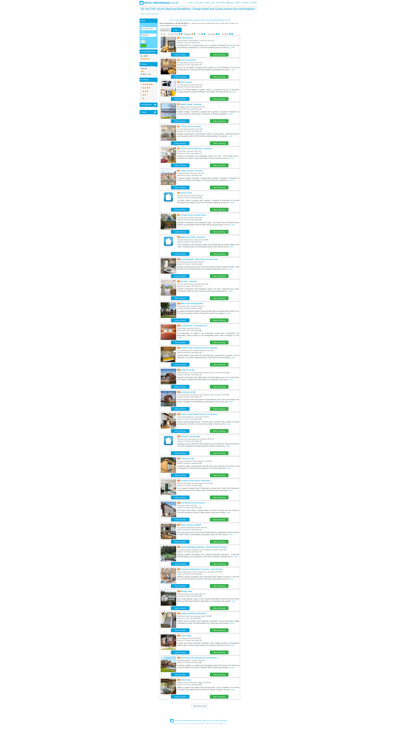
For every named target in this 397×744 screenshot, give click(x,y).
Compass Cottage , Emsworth (191, 171)
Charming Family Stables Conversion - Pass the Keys (201, 569)
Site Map (253, 3)
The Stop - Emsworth (188, 281)
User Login (199, 3)
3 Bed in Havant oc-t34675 (190, 525)
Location (143, 25)
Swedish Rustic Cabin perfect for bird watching (198, 348)
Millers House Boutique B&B (191, 303)
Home (190, 3)
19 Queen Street (185, 193)
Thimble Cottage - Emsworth (190, 104)
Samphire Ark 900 (187, 370)
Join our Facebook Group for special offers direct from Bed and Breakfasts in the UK (199, 20)
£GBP (237, 3)
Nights (143, 38)
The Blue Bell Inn (186, 38)
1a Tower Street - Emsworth (190, 126)
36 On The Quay (185, 82)
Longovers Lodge (187, 458)
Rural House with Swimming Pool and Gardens (198, 658)
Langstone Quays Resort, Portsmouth (195, 481)
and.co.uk (161, 2)
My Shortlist (220, 3)
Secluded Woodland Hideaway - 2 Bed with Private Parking (203, 547)
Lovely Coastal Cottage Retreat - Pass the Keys (198, 414)
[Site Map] (223, 720)
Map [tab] (176, 30)
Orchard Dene (185, 680)
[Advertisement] (248, 50)
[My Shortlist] (184, 720)
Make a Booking (219, 55)
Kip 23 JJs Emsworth (187, 60)
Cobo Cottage (185, 636)
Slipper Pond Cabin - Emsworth (192, 237)
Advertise (245, 3)
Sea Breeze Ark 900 (188, 392)
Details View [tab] (165, 30)
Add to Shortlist (180, 55)
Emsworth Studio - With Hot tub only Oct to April (199, 259)
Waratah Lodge (186, 591)
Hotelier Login (209, 3)
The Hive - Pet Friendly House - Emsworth (195, 148)
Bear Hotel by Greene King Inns (192, 503)
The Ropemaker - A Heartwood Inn (193, 326)
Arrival (143, 32)
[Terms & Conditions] (213, 720)
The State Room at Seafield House (192, 215)
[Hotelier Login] (201, 720)
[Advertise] (192, 720)
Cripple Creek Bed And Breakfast (193, 613)
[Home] (177, 720)
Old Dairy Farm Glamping (190, 436)
